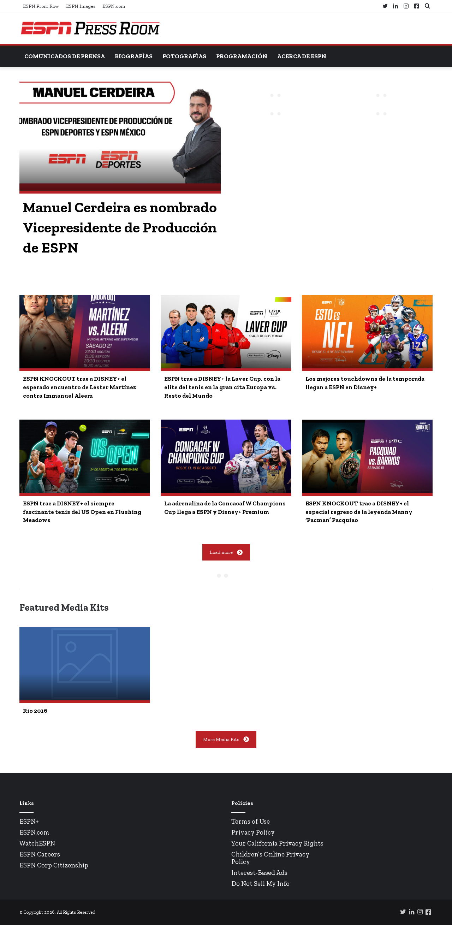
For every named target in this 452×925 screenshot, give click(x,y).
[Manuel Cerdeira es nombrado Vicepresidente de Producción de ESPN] (120, 134)
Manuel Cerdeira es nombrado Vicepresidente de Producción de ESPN (120, 227)
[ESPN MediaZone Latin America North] (90, 28)
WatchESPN (37, 843)
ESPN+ (29, 821)
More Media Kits (221, 739)
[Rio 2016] (84, 663)
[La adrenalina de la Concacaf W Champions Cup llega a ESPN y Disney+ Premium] (226, 456)
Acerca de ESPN (301, 56)
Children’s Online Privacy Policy (270, 858)
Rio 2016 (35, 710)
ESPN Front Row (41, 6)
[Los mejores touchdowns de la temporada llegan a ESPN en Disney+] (367, 331)
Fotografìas (184, 56)
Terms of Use (250, 821)
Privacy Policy (253, 832)
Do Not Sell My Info (260, 883)
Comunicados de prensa (64, 56)
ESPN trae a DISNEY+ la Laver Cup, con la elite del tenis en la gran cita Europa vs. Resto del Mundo (222, 387)
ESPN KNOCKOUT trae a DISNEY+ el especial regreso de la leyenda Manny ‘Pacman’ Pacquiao (358, 512)
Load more (221, 552)
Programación (241, 56)
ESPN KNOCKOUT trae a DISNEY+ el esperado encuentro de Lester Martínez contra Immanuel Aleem (79, 387)
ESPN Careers (39, 854)
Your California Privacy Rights (277, 843)
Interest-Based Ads (259, 872)
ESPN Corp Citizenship (53, 865)
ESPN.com (113, 6)
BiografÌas (134, 56)
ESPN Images (80, 6)
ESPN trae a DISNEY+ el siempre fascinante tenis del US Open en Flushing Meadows (82, 512)
